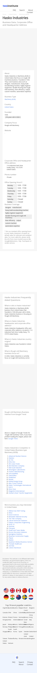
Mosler (11, 479)
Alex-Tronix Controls (15, 483)
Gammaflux (12, 475)
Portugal (21, 627)
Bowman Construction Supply (18, 536)
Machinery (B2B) (10, 99)
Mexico (15, 624)
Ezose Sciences (14, 515)
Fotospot (12, 528)
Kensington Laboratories (17, 470)
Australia (11, 608)
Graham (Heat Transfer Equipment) (20, 493)
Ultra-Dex (12, 462)
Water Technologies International (20, 485)
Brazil (25, 608)
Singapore (6, 631)
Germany (21, 617)
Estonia (5, 617)
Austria (15, 608)
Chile (9, 612)
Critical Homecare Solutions (18, 521)
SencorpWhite (13, 474)
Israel (25, 620)
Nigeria (31, 624)
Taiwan (5, 638)
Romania (26, 627)
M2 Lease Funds (14, 464)
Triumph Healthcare (15, 544)
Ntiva (10, 513)
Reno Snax (12, 489)
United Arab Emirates (26, 636)
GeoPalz (11, 526)
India (9, 620)
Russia (31, 627)
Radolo (11, 540)
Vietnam (10, 643)
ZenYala (11, 546)
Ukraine (21, 638)
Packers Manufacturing (16, 472)
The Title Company (15, 519)
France (15, 617)
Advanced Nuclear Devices (17, 456)
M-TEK (11, 460)
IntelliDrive (12, 477)
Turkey (15, 638)
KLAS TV (11, 524)
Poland (15, 627)
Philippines (11, 627)
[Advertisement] (18, 48)
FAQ (14, 10)
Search (22, 10)
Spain (20, 631)
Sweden (26, 631)
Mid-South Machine (15, 468)
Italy (30, 620)
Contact (30, 12)
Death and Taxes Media (17, 530)
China (15, 612)
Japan (4, 624)
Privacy (30, 662)
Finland (10, 617)
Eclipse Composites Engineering (19, 522)
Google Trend (12, 439)
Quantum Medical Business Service (20, 542)
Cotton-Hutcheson (15, 548)
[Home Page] (11, 6)
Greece (26, 617)
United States (9, 107)
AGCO (11, 487)
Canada (5, 612)
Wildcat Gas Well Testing (17, 511)
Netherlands (22, 624)
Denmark (32, 612)
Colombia (21, 612)
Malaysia (11, 624)
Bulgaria (31, 608)
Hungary (5, 620)
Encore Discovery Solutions (18, 532)
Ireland (21, 620)
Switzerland (33, 631)
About (30, 10)
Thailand (10, 638)
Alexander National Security (18, 517)
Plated (11, 538)
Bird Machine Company (16, 466)
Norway (5, 627)
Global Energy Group (15, 481)
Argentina (6, 608)
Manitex (11, 458)
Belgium (21, 608)
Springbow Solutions (15, 534)
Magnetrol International (16, 491)
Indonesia (16, 620)
